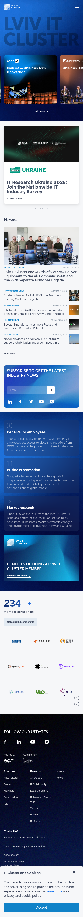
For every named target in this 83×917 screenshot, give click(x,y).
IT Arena (34, 814)
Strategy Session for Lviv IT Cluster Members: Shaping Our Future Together (33, 297)
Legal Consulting (39, 790)
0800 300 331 (11, 855)
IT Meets (35, 821)
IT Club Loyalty (38, 784)
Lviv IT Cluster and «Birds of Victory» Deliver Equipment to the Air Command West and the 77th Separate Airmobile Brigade (40, 276)
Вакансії (8, 784)
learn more (54, 891)
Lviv (6, 804)
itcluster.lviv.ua (11, 865)
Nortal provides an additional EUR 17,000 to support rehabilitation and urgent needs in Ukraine (31, 341)
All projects (41, 111)
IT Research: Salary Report (40, 799)
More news (10, 353)
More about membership (20, 622)
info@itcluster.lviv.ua (14, 861)
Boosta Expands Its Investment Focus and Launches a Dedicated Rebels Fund (30, 326)
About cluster (11, 777)
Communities (11, 797)
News (60, 777)
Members (9, 790)
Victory (34, 808)
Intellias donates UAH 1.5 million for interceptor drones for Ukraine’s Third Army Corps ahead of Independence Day (34, 312)
